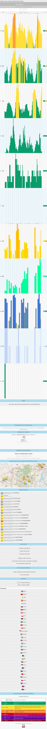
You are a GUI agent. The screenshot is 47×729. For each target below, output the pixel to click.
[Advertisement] (23, 415)
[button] (41, 467)
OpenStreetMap (40, 487)
